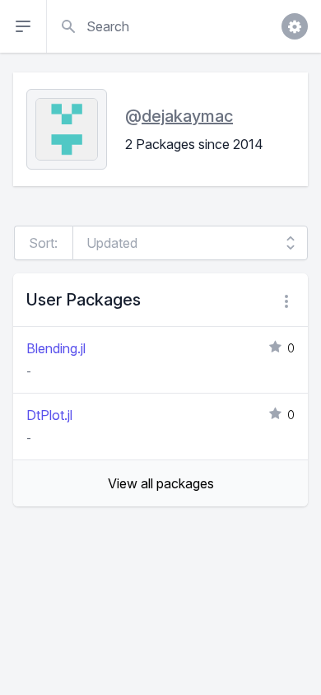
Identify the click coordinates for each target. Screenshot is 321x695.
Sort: (43, 243)
